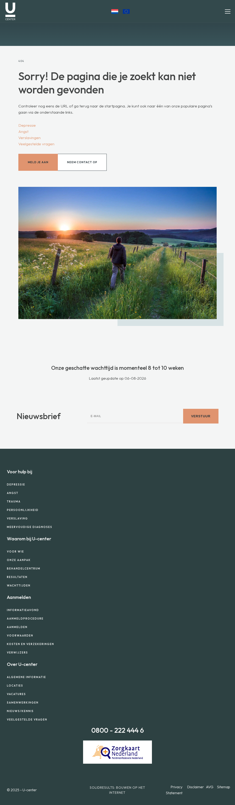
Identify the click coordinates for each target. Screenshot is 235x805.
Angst (23, 131)
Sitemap (223, 787)
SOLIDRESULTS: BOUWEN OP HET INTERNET (117, 790)
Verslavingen (29, 137)
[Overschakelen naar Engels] (126, 11)
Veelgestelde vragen (36, 143)
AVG (209, 787)
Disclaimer (195, 787)
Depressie (27, 125)
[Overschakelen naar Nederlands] (114, 11)
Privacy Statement (174, 790)
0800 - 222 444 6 (117, 730)
